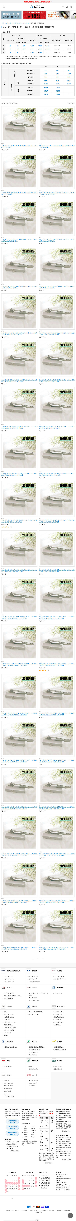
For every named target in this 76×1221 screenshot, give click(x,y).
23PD (69, 73)
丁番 (5, 1012)
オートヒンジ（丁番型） (36, 1012)
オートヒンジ (58, 1019)
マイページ (44, 1188)
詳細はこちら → (15, 1150)
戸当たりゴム (33, 1055)
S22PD (58, 84)
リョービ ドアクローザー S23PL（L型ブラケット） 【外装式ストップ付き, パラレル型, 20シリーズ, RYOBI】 (57, 760)
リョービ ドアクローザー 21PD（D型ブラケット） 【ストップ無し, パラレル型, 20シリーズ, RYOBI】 (19, 380)
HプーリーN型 (8, 1088)
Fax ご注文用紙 (45, 1180)
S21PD (46, 84)
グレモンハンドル (9, 979)
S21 (18, 45)
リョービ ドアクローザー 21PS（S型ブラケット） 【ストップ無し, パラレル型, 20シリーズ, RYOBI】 (57, 380)
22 (10, 49)
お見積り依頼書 (45, 1183)
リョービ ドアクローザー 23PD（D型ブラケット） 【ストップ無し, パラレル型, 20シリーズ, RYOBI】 (19, 570)
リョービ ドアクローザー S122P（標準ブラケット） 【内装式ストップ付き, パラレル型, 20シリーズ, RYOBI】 (57, 901)
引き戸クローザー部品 (10, 1027)
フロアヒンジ (33, 979)
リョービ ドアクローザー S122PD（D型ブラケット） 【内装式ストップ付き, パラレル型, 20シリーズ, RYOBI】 (57, 948)
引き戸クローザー (34, 1014)
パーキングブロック (60, 979)
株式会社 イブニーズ (62, 1174)
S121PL (46, 87)
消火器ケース (58, 1069)
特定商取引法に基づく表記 (63, 1210)
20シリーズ (26, 23)
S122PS (58, 94)
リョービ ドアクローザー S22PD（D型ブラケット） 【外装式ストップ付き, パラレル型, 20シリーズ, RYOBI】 (57, 714)
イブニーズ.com (14, 1210)
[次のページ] (43, 959)
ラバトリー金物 (8, 998)
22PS (57, 77)
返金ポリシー (25, 1210)
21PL (46, 70)
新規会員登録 (45, 1185)
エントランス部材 (9, 1030)
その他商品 (57, 1025)
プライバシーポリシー (35, 1210)
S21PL (46, 80)
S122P (47, 49)
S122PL (58, 87)
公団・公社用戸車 (9, 1096)
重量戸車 (6, 1080)
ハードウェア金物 (9, 993)
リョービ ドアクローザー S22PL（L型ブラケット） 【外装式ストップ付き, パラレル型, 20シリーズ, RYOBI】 (19, 714)
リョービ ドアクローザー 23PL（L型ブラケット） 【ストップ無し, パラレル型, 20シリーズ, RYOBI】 (57, 521)
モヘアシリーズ (33, 1052)
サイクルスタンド (59, 976)
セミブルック (7, 1091)
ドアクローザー (17, 23)
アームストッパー (9, 981)
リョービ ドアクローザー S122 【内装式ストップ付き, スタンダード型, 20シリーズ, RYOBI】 (57, 287)
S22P (40, 49)
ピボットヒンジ (58, 1022)
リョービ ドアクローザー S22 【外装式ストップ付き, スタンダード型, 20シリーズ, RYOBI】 (19, 240)
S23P (40, 52)
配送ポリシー (52, 1210)
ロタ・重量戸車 (8, 1083)
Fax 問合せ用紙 (45, 1178)
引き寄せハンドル (9, 1017)
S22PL (58, 80)
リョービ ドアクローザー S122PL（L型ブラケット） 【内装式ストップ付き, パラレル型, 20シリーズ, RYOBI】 (19, 948)
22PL (57, 70)
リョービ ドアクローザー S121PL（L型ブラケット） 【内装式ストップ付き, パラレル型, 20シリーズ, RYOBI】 (19, 854)
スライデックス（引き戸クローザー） (38, 994)
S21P (40, 45)
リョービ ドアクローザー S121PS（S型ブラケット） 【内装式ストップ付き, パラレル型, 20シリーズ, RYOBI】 (19, 901)
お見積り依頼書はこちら (12, 1133)
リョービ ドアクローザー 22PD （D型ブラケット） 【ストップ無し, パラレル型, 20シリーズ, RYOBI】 (19, 474)
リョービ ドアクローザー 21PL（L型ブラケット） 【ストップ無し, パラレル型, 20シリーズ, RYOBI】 (57, 333)
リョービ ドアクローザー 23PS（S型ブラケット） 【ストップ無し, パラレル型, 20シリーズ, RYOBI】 (57, 570)
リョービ (8, 23)
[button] (4, 7)
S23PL (69, 80)
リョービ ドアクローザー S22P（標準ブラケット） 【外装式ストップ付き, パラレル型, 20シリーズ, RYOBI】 (57, 664)
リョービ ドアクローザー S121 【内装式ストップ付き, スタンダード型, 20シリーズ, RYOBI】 (19, 287)
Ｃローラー (7, 1093)
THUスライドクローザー (11, 1047)
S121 (24, 45)
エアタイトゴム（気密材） (36, 1047)
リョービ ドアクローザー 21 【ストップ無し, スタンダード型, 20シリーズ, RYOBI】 (19, 146)
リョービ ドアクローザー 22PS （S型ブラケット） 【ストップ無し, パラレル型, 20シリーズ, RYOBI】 (57, 474)
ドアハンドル (7, 1066)
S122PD (58, 90)
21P (33, 45)
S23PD (69, 84)
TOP (3, 23)
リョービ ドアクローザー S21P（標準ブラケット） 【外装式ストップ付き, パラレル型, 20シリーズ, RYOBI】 (19, 617)
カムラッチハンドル (9, 1022)
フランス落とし (8, 1025)
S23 (18, 52)
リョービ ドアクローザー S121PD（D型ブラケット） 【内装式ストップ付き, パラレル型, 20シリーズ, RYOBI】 (57, 854)
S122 (24, 49)
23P (33, 52)
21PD (46, 73)
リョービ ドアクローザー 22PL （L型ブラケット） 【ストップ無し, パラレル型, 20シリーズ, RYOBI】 (57, 427)
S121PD (46, 90)
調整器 (6, 1035)
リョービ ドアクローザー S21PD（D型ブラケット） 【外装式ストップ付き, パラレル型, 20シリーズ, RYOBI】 (19, 664)
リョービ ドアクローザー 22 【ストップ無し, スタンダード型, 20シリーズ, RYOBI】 (57, 146)
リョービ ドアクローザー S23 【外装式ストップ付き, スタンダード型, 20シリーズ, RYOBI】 (57, 240)
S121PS (46, 94)
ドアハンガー (33, 997)
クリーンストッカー (34, 1000)
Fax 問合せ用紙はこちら (12, 1121)
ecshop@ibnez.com (65, 1186)
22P (33, 49)
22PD (57, 73)
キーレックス (58, 993)
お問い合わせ (45, 1175)
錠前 (30, 1066)
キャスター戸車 (8, 1086)
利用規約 (45, 1210)
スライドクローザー (34, 981)
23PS (69, 77)
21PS (46, 77)
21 (10, 45)
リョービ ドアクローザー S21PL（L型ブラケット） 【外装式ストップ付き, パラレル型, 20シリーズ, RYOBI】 (57, 617)
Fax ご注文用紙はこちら (12, 1127)
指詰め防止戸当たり (60, 1049)
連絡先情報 (39, 1212)
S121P (47, 45)
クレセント (7, 1019)
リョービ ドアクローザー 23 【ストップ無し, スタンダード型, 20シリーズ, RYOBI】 (19, 193)
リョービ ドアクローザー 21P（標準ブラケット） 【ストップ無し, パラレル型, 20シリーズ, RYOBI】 (19, 333)
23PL (69, 70)
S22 (18, 49)
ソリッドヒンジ (8, 976)
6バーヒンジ (7, 1033)
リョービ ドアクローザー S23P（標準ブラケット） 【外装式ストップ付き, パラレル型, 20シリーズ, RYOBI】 (19, 760)
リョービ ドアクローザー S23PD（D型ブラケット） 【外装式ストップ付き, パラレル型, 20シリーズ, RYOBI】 (19, 807)
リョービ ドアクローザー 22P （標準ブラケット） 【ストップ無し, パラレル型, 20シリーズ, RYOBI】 (19, 427)
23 (10, 52)
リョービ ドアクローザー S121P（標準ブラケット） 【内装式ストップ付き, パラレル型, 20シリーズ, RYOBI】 (57, 807)
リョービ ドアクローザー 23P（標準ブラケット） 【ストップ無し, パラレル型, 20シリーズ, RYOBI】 (19, 521)
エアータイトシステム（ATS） (12, 996)
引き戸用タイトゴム (34, 1049)
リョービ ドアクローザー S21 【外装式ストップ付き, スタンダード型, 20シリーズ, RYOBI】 (57, 193)
